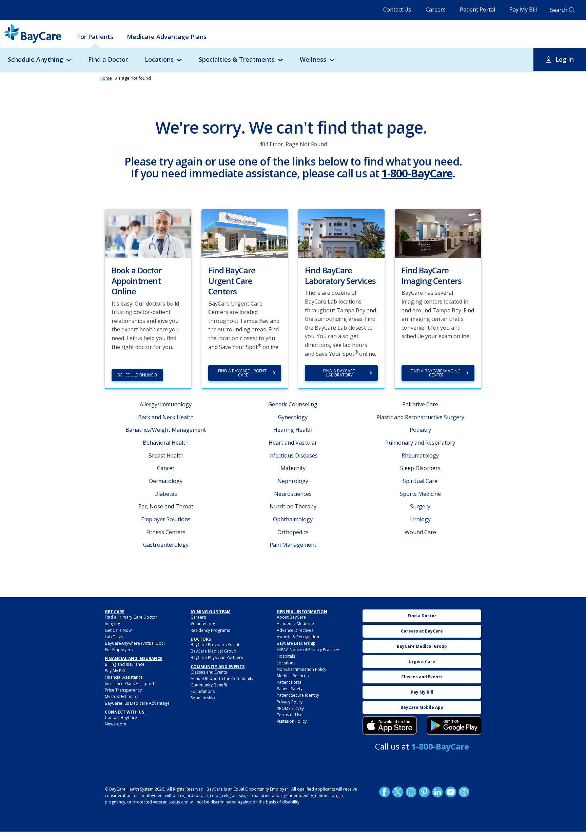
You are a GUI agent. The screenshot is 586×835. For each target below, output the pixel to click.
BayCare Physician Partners (217, 657)
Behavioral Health (166, 442)
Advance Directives (295, 630)
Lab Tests (114, 637)
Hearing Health (292, 429)
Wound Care (420, 532)
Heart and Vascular (293, 442)
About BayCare (291, 617)
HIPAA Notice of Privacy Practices (308, 650)
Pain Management (293, 544)
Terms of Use (289, 715)
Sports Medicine (420, 494)
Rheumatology (420, 455)
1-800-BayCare (417, 173)
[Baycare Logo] (32, 33)
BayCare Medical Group (213, 651)
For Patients (95, 37)
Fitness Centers (165, 532)
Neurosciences (293, 494)
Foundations (203, 691)
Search (558, 10)
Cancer (166, 468)
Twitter (397, 792)
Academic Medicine (295, 623)
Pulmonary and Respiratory (420, 442)
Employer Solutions (166, 519)
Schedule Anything (35, 59)
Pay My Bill (523, 9)
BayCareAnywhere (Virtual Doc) (134, 643)
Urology (420, 519)
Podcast (463, 792)
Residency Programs (210, 630)
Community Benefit (209, 685)
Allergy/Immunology (166, 404)
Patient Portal (477, 9)
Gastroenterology (166, 544)
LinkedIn (437, 792)
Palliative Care (420, 404)
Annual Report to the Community (222, 678)
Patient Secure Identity (298, 695)
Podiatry (420, 429)
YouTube (450, 792)
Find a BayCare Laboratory (339, 373)
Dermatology (165, 481)
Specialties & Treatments (237, 59)
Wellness (313, 59)
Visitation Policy (292, 721)
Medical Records (293, 676)
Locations (159, 59)
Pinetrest (424, 792)
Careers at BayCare (422, 631)
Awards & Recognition (298, 637)
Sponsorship (203, 698)
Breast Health (165, 455)
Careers (436, 9)
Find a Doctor (108, 59)
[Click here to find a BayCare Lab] (341, 233)
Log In (564, 59)
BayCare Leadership (296, 643)
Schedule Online (135, 375)
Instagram (411, 792)
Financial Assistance (124, 677)
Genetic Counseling (292, 404)
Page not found (135, 78)
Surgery (420, 506)
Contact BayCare (121, 717)
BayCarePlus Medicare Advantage (137, 703)
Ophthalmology (293, 519)
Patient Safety (289, 689)
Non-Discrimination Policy (301, 669)
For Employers (119, 650)
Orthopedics (293, 532)
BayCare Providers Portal (215, 644)
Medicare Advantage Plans (167, 37)
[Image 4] (454, 725)
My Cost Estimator (122, 696)
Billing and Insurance (124, 664)
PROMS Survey (290, 708)
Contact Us (397, 9)
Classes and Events (209, 672)
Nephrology (292, 481)
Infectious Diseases (293, 455)
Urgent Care (422, 661)
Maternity (293, 468)
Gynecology (293, 417)
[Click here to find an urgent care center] (244, 233)
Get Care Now (118, 630)
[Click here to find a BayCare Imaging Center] (438, 233)
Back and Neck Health (166, 417)
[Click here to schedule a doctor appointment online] (148, 233)
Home (106, 78)
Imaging (112, 623)
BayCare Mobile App (422, 707)
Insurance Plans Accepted (129, 683)
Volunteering (203, 623)
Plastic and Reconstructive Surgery (420, 417)
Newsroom (115, 724)
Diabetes (165, 494)
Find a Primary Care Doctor (131, 617)
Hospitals (286, 656)
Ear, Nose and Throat (165, 506)
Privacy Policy (289, 702)
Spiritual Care (420, 481)
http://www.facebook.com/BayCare (384, 792)
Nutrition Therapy (293, 506)
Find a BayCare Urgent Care (243, 373)
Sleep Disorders (420, 468)
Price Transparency (123, 690)
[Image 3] (390, 725)
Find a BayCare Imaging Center (436, 373)
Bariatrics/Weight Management (165, 429)
